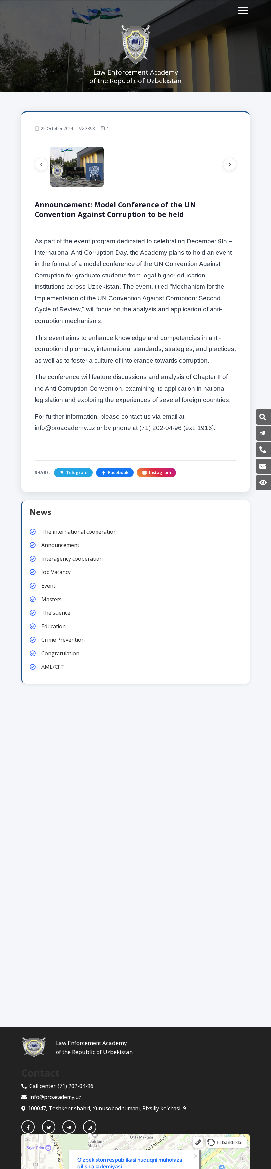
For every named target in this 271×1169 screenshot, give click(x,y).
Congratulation (60, 653)
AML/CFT (52, 666)
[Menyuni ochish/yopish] (243, 10)
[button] (262, 417)
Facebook (118, 472)
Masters (51, 599)
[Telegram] (69, 1127)
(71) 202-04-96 (75, 1085)
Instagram (160, 472)
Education (53, 626)
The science (55, 612)
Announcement (60, 545)
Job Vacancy (56, 572)
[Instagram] (89, 1127)
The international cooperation (79, 531)
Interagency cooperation (72, 558)
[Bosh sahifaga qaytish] (38, 1047)
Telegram (76, 472)
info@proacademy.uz (55, 1097)
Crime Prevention (63, 639)
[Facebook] (28, 1127)
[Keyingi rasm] (229, 164)
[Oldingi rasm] (41, 164)
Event (48, 585)
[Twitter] (48, 1127)
